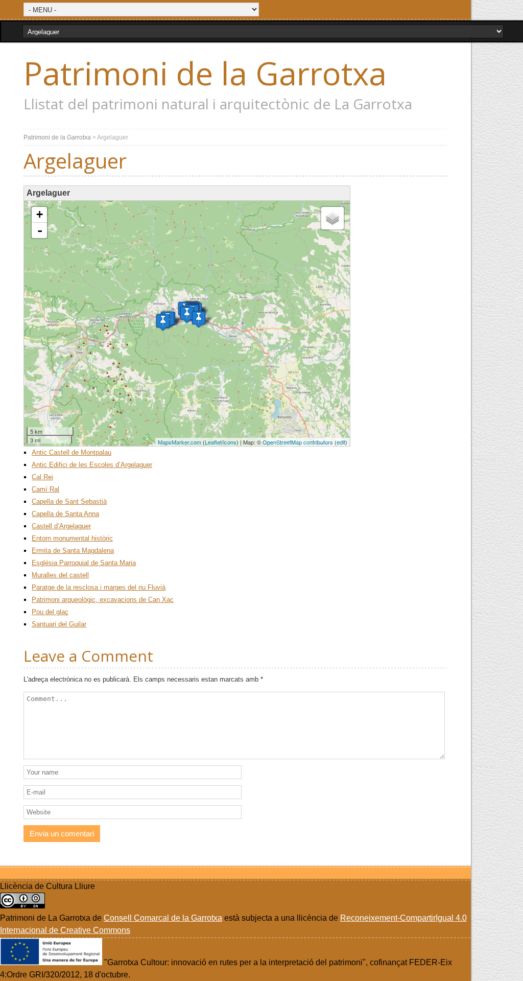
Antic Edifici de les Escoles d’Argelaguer (92, 465)
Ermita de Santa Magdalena (73, 550)
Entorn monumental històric (72, 538)
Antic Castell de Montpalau (71, 452)
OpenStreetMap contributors (298, 442)
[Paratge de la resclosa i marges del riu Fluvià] (187, 314)
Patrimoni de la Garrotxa (205, 73)
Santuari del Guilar (59, 624)
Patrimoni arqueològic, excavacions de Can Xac (103, 599)
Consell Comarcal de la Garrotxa (163, 918)
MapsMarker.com (179, 442)
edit (341, 442)
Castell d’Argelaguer (61, 526)
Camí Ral (45, 489)
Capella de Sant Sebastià (69, 501)
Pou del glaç (50, 612)
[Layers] (332, 218)
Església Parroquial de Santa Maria (84, 563)
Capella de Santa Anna (65, 514)
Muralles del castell (60, 575)
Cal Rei (42, 477)
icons (229, 442)
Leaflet (213, 442)
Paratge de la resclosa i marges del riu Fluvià (98, 587)
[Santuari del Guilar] (199, 319)
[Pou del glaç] (163, 322)
